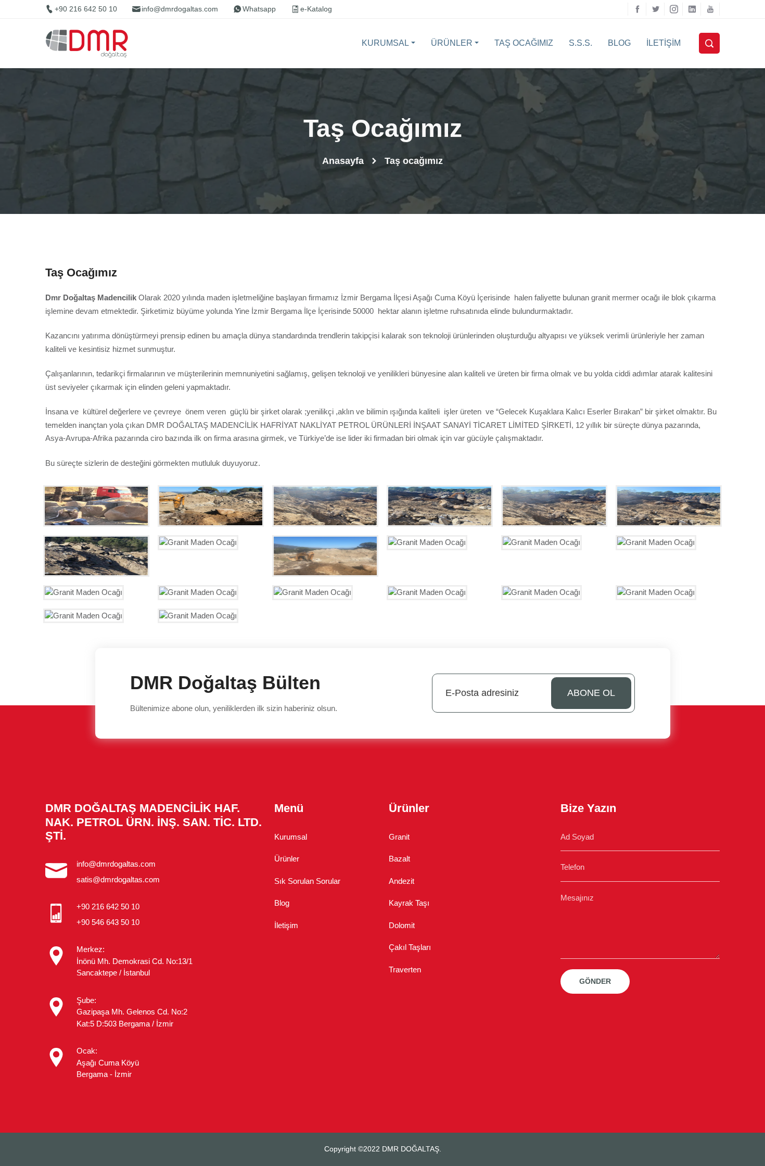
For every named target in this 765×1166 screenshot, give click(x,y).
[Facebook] (637, 9)
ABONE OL (591, 693)
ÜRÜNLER (452, 43)
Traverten (405, 969)
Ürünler (286, 858)
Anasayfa (343, 161)
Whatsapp (259, 9)
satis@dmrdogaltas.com (118, 879)
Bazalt (399, 858)
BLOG (619, 43)
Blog (281, 902)
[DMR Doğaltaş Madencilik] (89, 43)
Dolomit (402, 925)
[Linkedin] (691, 9)
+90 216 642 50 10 (86, 9)
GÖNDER (595, 981)
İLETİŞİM (663, 43)
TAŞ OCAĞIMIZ (523, 43)
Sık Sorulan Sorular (307, 881)
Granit (399, 836)
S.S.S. (580, 43)
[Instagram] (673, 9)
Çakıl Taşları (410, 947)
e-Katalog (316, 9)
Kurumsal (290, 836)
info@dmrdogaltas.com (180, 9)
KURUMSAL (385, 43)
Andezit (401, 881)
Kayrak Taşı (409, 902)
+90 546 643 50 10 (107, 922)
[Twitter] (655, 9)
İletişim (286, 925)
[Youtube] (710, 9)
